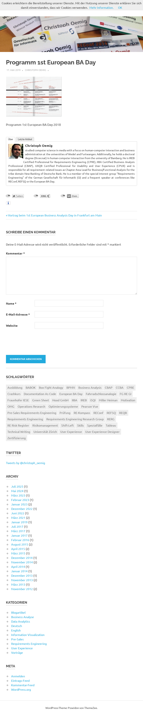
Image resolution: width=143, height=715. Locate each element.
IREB (84, 400)
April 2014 (18, 566)
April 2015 (18, 549)
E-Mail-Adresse (18, 314)
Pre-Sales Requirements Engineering (31, 412)
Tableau (111, 425)
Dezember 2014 (22, 557)
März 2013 (18, 584)
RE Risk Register (18, 425)
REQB (123, 412)
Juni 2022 (17, 513)
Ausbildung (14, 387)
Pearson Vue (89, 406)
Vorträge (17, 652)
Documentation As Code (40, 394)
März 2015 (18, 553)
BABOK (31, 387)
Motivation (128, 400)
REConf (98, 412)
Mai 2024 (17, 491)
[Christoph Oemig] (15, 157)
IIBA (74, 400)
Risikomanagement (45, 425)
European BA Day (70, 394)
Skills (80, 425)
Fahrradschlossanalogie (101, 394)
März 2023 (18, 495)
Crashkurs (13, 394)
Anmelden (18, 676)
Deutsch (16, 626)
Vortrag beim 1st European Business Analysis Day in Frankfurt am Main (55, 215)
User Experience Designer (102, 431)
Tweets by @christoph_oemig (25, 463)
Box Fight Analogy (51, 387)
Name (11, 303)
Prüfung (65, 412)
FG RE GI (125, 394)
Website (12, 325)
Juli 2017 (17, 526)
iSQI (93, 400)
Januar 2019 (19, 522)
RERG (111, 419)
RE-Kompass (82, 412)
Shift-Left (67, 425)
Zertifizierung (16, 438)
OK (120, 7)
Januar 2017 (19, 535)
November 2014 (22, 562)
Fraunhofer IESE (18, 400)
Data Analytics (20, 621)
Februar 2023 (20, 500)
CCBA (119, 387)
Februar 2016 (20, 540)
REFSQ (111, 412)
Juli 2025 (17, 486)
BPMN (70, 387)
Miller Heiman (108, 400)
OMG (10, 406)
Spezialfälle (94, 425)
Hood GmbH (60, 400)
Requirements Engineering (25, 419)
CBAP (108, 387)
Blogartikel (18, 612)
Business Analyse (22, 617)
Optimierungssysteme (63, 406)
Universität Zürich (45, 431)
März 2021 (18, 517)
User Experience (71, 431)
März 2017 (18, 531)
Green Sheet (40, 400)
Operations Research (31, 406)
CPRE (130, 387)
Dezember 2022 (22, 508)
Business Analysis (89, 387)
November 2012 (22, 589)
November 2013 (22, 580)
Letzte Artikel (25, 139)
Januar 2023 (19, 504)
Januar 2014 (19, 571)
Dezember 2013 (22, 575)
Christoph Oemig (35, 69)
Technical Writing (18, 431)
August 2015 (19, 544)
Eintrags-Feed (20, 680)
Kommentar (15, 253)
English (16, 630)
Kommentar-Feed (22, 685)
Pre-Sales (17, 639)
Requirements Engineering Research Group (75, 419)
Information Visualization (28, 634)
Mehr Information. (101, 7)
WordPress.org (21, 689)
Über (10, 139)
